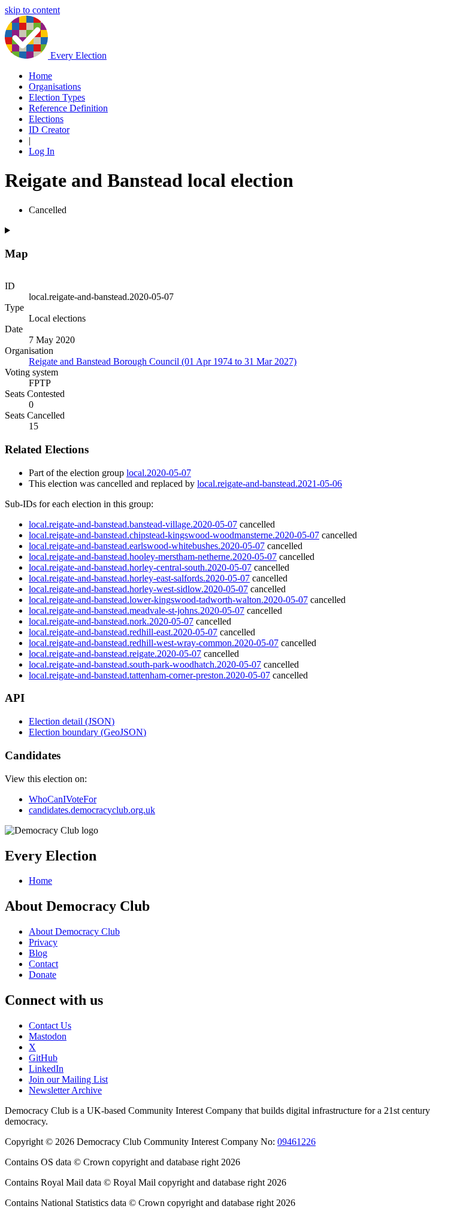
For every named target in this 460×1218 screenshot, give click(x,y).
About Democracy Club (74, 931)
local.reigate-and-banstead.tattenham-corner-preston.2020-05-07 (149, 675)
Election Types (57, 97)
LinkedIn (46, 1069)
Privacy (43, 942)
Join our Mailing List (68, 1079)
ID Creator (49, 130)
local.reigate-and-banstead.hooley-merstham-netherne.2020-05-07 (153, 557)
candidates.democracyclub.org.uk (92, 810)
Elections (46, 119)
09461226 (296, 1142)
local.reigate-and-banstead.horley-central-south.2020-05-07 (140, 567)
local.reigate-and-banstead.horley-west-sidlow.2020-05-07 (138, 589)
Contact (43, 964)
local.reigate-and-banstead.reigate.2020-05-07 (115, 654)
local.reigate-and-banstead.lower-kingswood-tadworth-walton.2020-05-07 (168, 600)
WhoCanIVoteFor (62, 799)
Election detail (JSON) (71, 721)
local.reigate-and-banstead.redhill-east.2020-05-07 (123, 632)
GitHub (43, 1058)
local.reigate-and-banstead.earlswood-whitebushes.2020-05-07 (147, 546)
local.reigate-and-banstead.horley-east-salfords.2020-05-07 (139, 578)
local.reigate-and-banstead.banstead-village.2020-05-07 (133, 524)
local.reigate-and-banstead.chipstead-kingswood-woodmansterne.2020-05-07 (174, 535)
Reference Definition (68, 108)
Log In (42, 151)
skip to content (32, 10)
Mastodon (47, 1036)
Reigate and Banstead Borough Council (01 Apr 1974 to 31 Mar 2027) (162, 361)
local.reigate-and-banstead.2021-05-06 (269, 483)
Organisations (55, 86)
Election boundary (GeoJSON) (87, 732)
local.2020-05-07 (158, 473)
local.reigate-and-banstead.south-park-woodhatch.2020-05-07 (145, 664)
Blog (38, 953)
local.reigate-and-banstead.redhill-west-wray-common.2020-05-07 (154, 643)
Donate (42, 974)
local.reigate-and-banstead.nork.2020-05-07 (111, 621)
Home (40, 76)
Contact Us (50, 1025)
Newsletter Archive (65, 1090)
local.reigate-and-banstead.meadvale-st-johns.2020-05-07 (136, 610)
